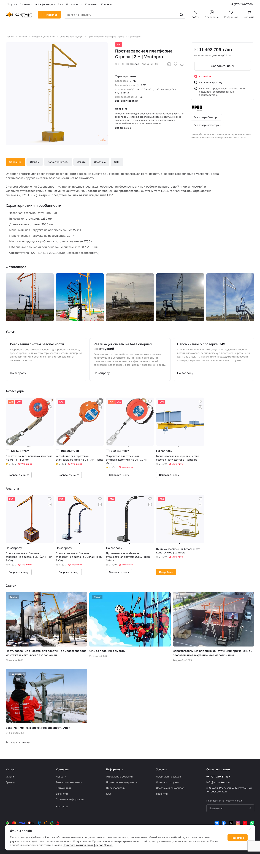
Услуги (10, 776)
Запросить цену (222, 66)
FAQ (108, 793)
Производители (115, 787)
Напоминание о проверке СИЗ (201, 344)
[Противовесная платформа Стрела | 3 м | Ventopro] (57, 93)
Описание (15, 161)
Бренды (10, 782)
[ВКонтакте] (217, 823)
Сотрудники (63, 787)
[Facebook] (224, 823)
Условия (161, 769)
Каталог (11, 769)
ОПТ (117, 161)
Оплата (81, 161)
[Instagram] (238, 823)
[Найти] (181, 14)
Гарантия (162, 793)
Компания (62, 769)
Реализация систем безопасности (37, 344)
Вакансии (62, 793)
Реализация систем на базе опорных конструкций (123, 346)
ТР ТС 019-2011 (145, 89)
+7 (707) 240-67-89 (242, 4)
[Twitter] (231, 823)
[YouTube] (245, 823)
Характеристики (58, 161)
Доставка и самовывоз (170, 787)
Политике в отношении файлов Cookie (88, 845)
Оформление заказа (168, 776)
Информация (114, 769)
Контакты (62, 806)
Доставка (100, 161)
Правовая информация (70, 799)
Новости (61, 776)
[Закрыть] (250, 829)
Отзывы (34, 161)
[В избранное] (175, 64)
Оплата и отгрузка (167, 782)
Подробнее (166, 572)
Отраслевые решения (119, 776)
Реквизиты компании (69, 782)
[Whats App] (252, 823)
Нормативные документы (121, 782)
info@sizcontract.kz (218, 782)
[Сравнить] (169, 64)
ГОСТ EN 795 (162, 89)
